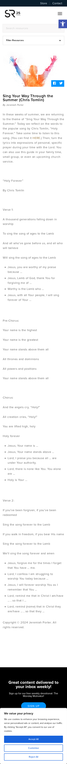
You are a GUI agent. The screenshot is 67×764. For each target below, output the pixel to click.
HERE (36, 138)
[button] (63, 24)
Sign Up (34, 706)
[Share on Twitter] (61, 83)
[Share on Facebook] (54, 83)
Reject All (33, 756)
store (43, 3)
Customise (33, 748)
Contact (57, 3)
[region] (33, 736)
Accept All (33, 739)
